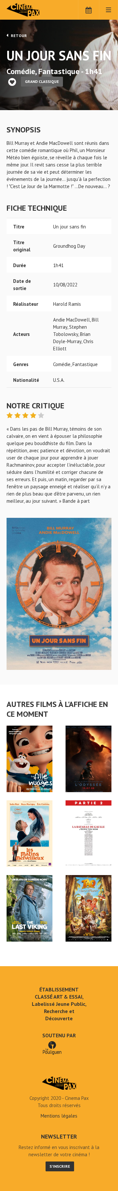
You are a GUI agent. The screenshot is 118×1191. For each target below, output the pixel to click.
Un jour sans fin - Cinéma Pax (59, 1083)
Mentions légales (59, 1116)
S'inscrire (59, 1166)
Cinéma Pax (34, 10)
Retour (18, 35)
